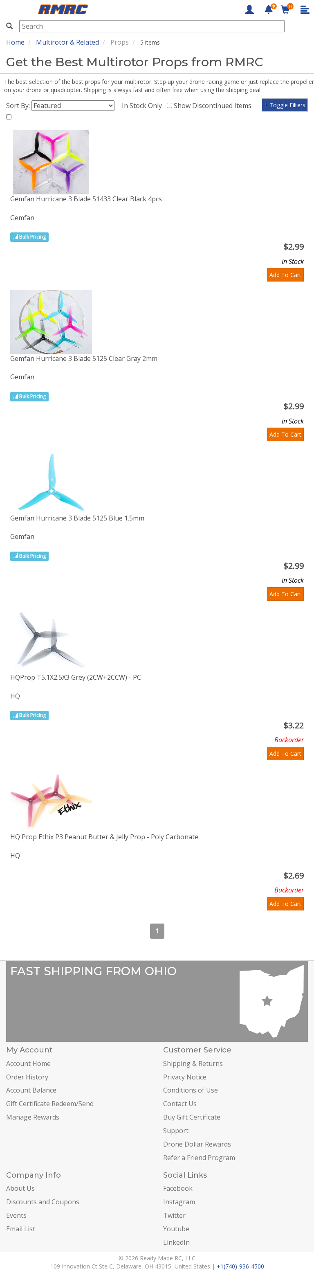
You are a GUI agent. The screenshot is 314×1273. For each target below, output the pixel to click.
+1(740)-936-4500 (240, 1266)
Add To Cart (285, 275)
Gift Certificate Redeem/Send (50, 1103)
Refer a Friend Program (199, 1157)
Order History (27, 1076)
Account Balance (31, 1090)
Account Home (28, 1063)
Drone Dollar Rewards (197, 1144)
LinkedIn (176, 1242)
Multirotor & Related (67, 42)
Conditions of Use (190, 1090)
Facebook (178, 1188)
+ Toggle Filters (284, 105)
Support (175, 1130)
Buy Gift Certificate (191, 1117)
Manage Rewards (32, 1117)
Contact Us (180, 1103)
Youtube (176, 1228)
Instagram (179, 1201)
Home (15, 42)
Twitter (174, 1215)
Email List (20, 1228)
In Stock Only (143, 105)
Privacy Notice (184, 1076)
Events (16, 1215)
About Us (20, 1188)
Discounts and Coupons (42, 1201)
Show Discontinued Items (214, 105)
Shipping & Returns (193, 1063)
